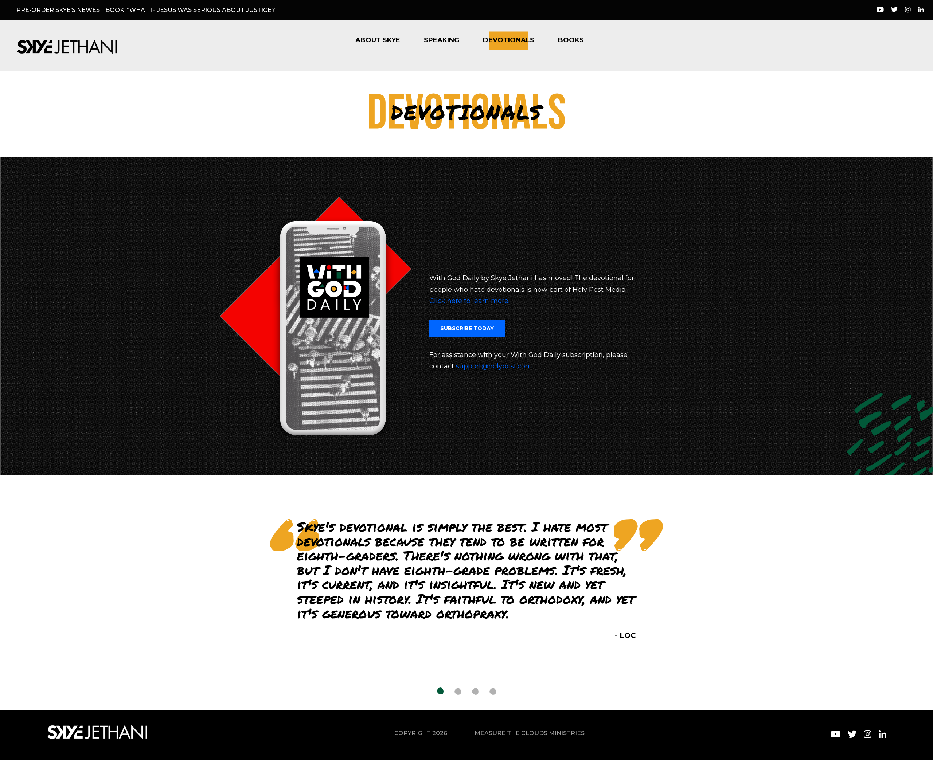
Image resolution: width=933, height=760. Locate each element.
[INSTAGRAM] (867, 734)
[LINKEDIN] (882, 734)
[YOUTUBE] (835, 734)
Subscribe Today (467, 328)
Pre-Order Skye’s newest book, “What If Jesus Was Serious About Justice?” (147, 10)
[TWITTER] (852, 734)
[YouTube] (880, 10)
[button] (440, 691)
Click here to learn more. (469, 301)
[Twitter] (894, 10)
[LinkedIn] (921, 10)
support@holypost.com (494, 366)
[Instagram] (908, 10)
